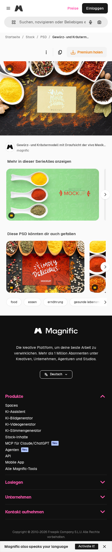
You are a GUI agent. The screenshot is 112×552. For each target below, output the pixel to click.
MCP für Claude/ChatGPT (31, 443)
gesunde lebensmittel (89, 302)
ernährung (55, 302)
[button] (56, 374)
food (14, 302)
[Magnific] (56, 332)
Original (33, 69)
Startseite (12, 37)
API (8, 456)
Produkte (14, 396)
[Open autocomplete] (11, 22)
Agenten (16, 449)
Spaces (11, 405)
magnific (23, 150)
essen (32, 302)
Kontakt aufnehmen (24, 511)
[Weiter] (105, 195)
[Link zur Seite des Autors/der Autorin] (10, 147)
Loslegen (14, 482)
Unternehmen (18, 497)
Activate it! (86, 546)
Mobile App (14, 462)
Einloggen (95, 8)
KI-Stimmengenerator (23, 430)
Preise (72, 8)
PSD (43, 37)
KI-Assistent (15, 411)
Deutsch (56, 374)
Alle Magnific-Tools (21, 468)
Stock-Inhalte (16, 437)
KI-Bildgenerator (19, 418)
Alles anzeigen (58, 161)
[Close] (104, 546)
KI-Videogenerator (20, 424)
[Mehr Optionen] (46, 52)
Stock (30, 37)
